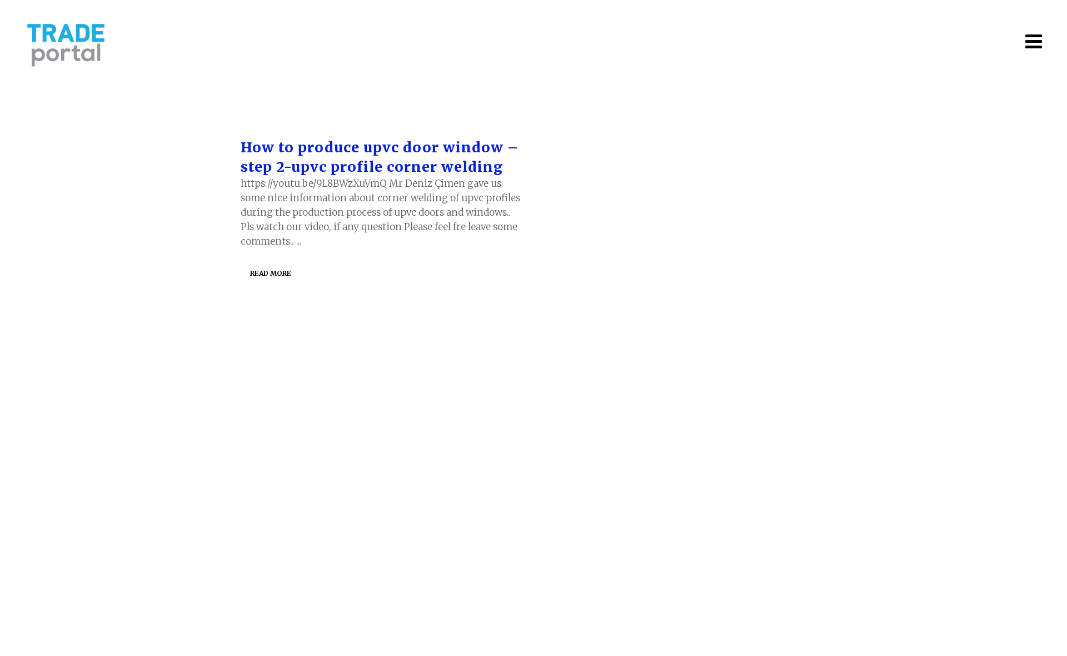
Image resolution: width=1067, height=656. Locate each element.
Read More (270, 273)
